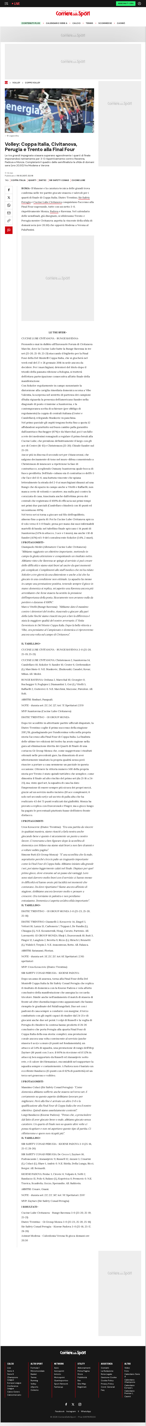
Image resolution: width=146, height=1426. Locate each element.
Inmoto (57, 1374)
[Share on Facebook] (9, 190)
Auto (56, 1368)
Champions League (12, 1378)
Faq (102, 1390)
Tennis (89, 23)
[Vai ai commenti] (9, 230)
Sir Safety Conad (59, 180)
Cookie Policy (107, 1380)
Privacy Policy (107, 1383)
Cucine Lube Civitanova (47, 202)
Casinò (121, 23)
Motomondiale (37, 1371)
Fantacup (58, 1387)
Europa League (14, 1383)
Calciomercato (14, 1395)
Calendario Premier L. (129, 1392)
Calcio (76, 23)
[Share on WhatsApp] (9, 205)
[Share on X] (9, 197)
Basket (34, 1374)
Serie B (10, 1374)
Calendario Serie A (56, 23)
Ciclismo (35, 1390)
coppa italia (18, 180)
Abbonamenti (84, 1368)
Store (80, 1374)
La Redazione (107, 1371)
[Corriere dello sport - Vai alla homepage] (73, 13)
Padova (54, 211)
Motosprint (59, 1377)
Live (17, 3)
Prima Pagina (84, 1371)
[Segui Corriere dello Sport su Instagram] (80, 1404)
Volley (16, 83)
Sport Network (61, 1383)
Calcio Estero (13, 1391)
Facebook (59, 1411)
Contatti (105, 1368)
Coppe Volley (32, 83)
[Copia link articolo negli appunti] (9, 220)
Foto (126, 1371)
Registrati (82, 1387)
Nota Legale (106, 1374)
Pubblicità (82, 1377)
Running (34, 1380)
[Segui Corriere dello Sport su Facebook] (66, 1404)
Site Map (82, 1383)
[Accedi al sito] (140, 4)
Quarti (32, 180)
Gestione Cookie (109, 1377)
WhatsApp (86, 1411)
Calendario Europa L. (129, 1386)
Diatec (43, 180)
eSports (34, 1387)
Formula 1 (35, 1368)
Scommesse (105, 23)
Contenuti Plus (31, 23)
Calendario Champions (129, 1380)
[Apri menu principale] (6, 4)
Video (127, 1368)
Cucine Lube (78, 180)
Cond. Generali (108, 1387)
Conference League (12, 1387)
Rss (79, 1380)
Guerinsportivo (61, 1380)
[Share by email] (9, 213)
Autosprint (59, 1371)
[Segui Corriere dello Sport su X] (73, 1404)
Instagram (71, 1411)
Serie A (10, 1371)
